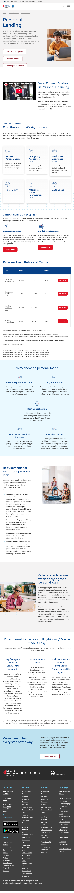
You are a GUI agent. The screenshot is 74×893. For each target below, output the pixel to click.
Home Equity (64, 837)
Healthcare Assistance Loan (8, 308)
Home (4, 13)
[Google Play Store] (11, 830)
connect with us (49, 756)
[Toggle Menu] (68, 6)
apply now (10, 249)
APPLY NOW (62, 280)
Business (44, 787)
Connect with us (12, 59)
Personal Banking (13, 13)
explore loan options (14, 52)
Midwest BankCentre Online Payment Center (36, 670)
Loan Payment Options (15, 66)
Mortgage (63, 787)
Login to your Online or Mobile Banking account (12, 676)
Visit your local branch (60, 677)
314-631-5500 (15, 336)
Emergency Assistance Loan (9, 294)
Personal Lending (26, 13)
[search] (64, 6)
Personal (26, 787)
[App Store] (10, 823)
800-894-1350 (31, 336)
